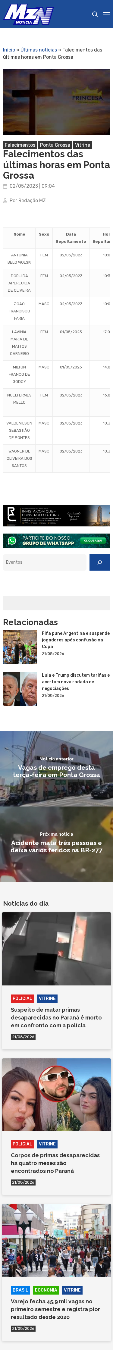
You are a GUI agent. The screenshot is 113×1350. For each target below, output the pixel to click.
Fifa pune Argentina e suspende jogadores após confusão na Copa (76, 640)
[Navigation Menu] (106, 14)
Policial (22, 998)
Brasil (20, 1290)
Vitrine (82, 145)
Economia (46, 1290)
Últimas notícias (38, 50)
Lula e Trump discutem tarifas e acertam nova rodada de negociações (76, 682)
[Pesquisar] (99, 562)
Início (9, 50)
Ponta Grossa (55, 145)
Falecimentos (20, 145)
